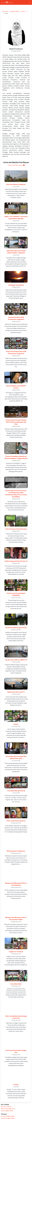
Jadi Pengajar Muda (7, 1110)
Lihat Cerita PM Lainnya (15, 165)
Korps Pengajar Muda (7, 1116)
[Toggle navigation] (30, 2)
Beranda (5, 11)
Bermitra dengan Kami (8, 1108)
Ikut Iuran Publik (6, 1106)
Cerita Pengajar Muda (8, 1118)
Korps (23, 11)
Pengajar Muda (14, 11)
